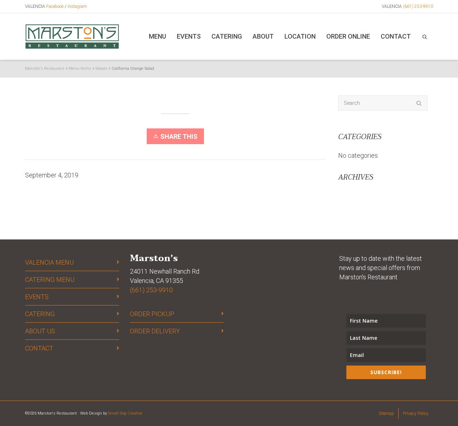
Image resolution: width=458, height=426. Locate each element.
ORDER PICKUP (152, 314)
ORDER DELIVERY (155, 331)
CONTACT (39, 348)
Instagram (77, 6)
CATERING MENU (49, 279)
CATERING (40, 314)
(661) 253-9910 (418, 6)
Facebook (55, 6)
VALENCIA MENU (49, 262)
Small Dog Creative (125, 413)
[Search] (424, 36)
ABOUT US (40, 331)
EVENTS (37, 296)
